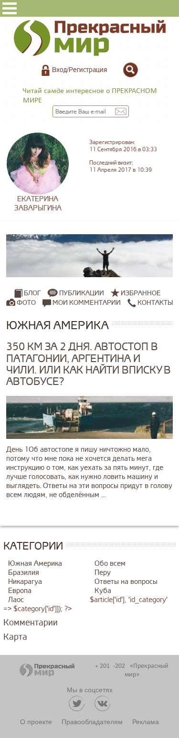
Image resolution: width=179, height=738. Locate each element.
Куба (103, 590)
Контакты (154, 303)
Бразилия (23, 572)
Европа (20, 590)
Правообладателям (92, 721)
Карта (15, 637)
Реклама (145, 721)
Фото (26, 303)
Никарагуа (25, 581)
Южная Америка (35, 563)
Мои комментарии (86, 303)
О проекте (36, 721)
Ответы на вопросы (126, 581)
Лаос (16, 599)
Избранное (141, 293)
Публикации (81, 293)
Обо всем (110, 563)
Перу (103, 572)
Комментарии (30, 622)
